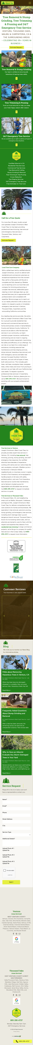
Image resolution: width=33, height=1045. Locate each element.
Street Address (7, 819)
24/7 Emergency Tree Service (16, 136)
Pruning (24, 103)
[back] (4, 616)
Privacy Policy (17, 1031)
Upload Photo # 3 (8, 861)
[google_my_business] (16, 933)
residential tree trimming (9, 527)
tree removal (20, 455)
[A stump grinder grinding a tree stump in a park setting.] (16, 701)
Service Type (6, 832)
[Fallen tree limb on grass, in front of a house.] (16, 742)
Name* (4, 799)
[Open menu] (30, 3)
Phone (4, 812)
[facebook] (13, 933)
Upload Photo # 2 (8, 855)
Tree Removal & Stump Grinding (16, 69)
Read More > (6, 690)
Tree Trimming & (12, 103)
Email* (4, 806)
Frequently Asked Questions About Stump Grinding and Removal (14, 713)
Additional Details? (8, 839)
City (3, 825)
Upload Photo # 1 (8, 848)
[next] (29, 616)
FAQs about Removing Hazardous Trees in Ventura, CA (15, 673)
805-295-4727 (11, 379)
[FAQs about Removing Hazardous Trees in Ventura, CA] (16, 662)
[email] (19, 933)
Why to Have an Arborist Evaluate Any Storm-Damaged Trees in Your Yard (15, 755)
